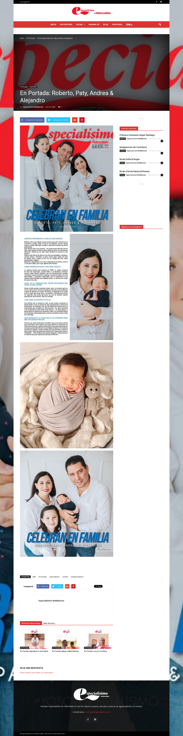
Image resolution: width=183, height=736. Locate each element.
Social (79, 24)
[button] (160, 24)
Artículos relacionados (31, 623)
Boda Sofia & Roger (130, 159)
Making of (94, 24)
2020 (34, 577)
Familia (65, 577)
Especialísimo (55, 577)
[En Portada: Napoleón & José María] (34, 639)
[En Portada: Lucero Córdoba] (98, 639)
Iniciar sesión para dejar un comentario (36, 672)
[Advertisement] (66, 566)
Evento (122, 139)
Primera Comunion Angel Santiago (137, 135)
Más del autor (49, 623)
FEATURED (33, 87)
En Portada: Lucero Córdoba (95, 651)
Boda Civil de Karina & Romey (135, 171)
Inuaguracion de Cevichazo (133, 147)
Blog (105, 24)
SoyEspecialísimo (77, 577)
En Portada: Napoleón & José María (34, 651)
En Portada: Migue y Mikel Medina (65, 651)
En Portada (66, 24)
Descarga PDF (25, 2)
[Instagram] (161, 2)
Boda (122, 163)
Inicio (53, 24)
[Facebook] (157, 2)
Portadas (117, 24)
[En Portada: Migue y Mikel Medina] (66, 639)
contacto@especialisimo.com (97, 712)
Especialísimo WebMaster (33, 107)
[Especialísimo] (91, 13)
